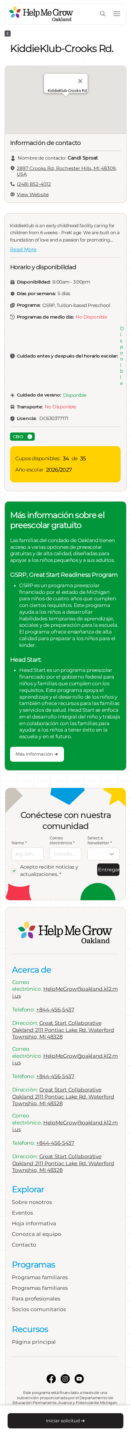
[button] (22, 436)
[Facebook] (51, 1378)
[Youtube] (79, 1378)
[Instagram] (65, 1378)
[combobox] (103, 854)
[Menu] (117, 14)
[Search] (103, 14)
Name (19, 842)
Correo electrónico (62, 840)
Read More (23, 249)
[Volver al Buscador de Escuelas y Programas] (8, 33)
